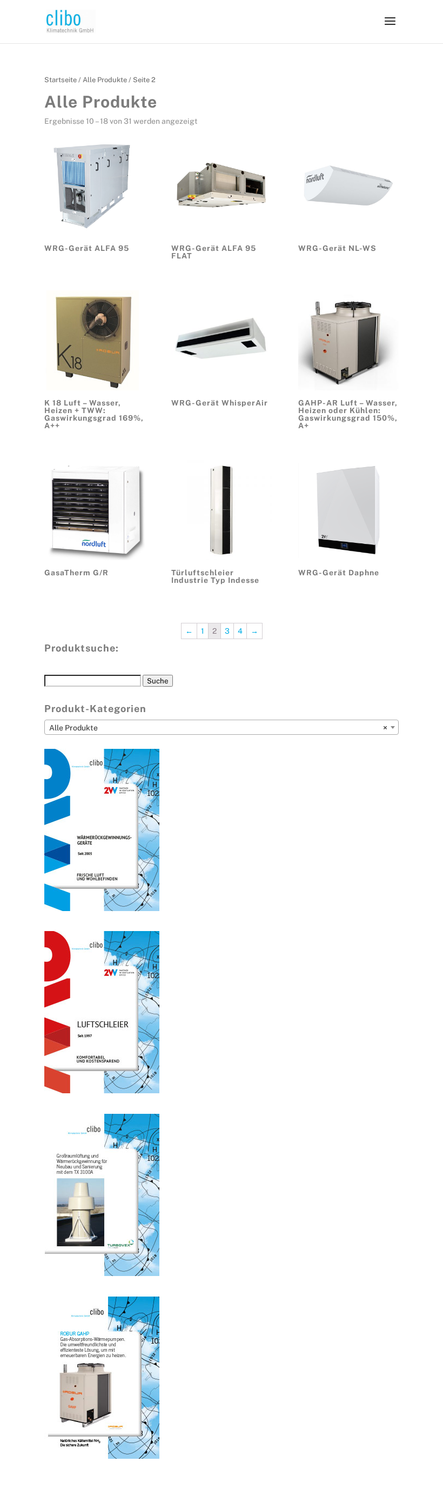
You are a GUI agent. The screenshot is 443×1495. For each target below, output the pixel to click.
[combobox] (221, 727)
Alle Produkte (105, 80)
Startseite (60, 80)
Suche (158, 680)
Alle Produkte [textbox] (218, 727)
